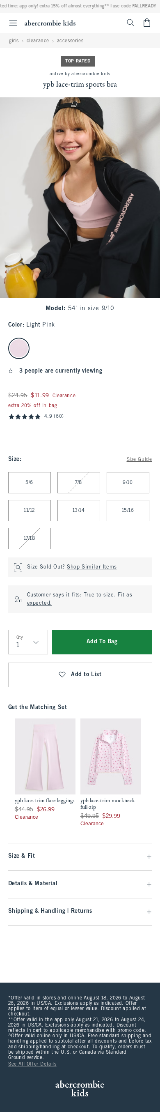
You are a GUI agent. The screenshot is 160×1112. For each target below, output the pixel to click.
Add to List (86, 674)
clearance (38, 41)
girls (14, 41)
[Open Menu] (10, 23)
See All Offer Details (32, 1064)
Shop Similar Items (92, 567)
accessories (70, 41)
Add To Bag (102, 642)
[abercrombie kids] (50, 22)
